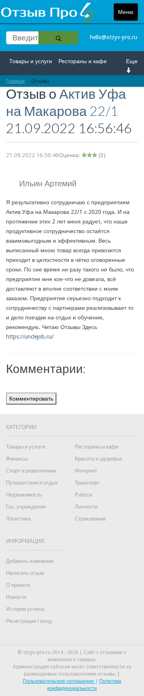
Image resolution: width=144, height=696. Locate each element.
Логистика (18, 519)
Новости (16, 597)
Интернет (86, 471)
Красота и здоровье (98, 459)
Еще (132, 61)
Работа (83, 495)
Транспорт (87, 483)
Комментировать (31, 398)
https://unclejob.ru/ (30, 336)
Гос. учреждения (26, 507)
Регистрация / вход (29, 621)
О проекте (18, 585)
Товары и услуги (30, 61)
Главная (15, 81)
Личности (86, 507)
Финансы (17, 459)
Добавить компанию (30, 561)
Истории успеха (25, 609)
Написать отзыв (25, 573)
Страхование (90, 519)
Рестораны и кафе (82, 61)
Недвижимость (24, 495)
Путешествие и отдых (32, 483)
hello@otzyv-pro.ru (113, 37)
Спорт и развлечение (31, 471)
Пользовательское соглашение (59, 681)
